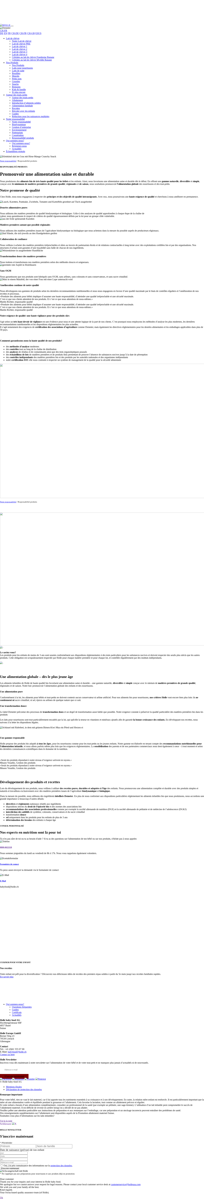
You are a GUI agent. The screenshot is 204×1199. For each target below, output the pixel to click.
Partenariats (17, 132)
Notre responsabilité (15, 119)
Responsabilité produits (23, 138)
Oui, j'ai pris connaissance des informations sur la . (38, 1165)
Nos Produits (12, 62)
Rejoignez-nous (19, 146)
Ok (1, 1197)
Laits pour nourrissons (22, 68)
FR (9, 33)
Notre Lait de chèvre (21, 41)
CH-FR (23, 33)
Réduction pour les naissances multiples (30, 116)
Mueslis (15, 76)
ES (36, 33)
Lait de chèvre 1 (19, 46)
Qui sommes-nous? (15, 140)
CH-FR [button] (3, 30)
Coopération (18, 135)
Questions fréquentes (22, 1007)
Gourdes (16, 81)
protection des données (61, 1165)
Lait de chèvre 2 (19, 49)
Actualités (16, 148)
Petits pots (17, 78)
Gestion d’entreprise (21, 127)
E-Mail (3, 881)
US (39, 33)
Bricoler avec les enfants (23, 111)
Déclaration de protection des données (24, 1089)
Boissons (16, 87)
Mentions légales (14, 1087)
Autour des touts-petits (16, 95)
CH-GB (31, 33)
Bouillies (16, 73)
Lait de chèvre (12, 38)
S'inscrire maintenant (14, 1076)
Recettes (16, 108)
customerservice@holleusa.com (126, 1184)
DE (1, 33)
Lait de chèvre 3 (19, 52)
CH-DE (15, 33)
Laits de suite (18, 70)
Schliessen (6, 1123)
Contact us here (7, 1054)
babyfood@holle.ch (17, 1052)
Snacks (15, 84)
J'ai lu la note (6, 1121)
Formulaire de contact (9, 864)
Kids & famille (19, 89)
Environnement (19, 130)
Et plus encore (18, 92)
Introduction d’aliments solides (26, 103)
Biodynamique (19, 124)
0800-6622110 (6, 847)
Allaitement (17, 100)
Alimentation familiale (22, 105)
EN (5, 33)
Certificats (17, 1012)
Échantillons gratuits (15, 151)
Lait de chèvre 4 (19, 54)
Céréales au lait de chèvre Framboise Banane (33, 57)
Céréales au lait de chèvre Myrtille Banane (32, 60)
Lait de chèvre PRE (21, 43)
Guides (15, 113)
